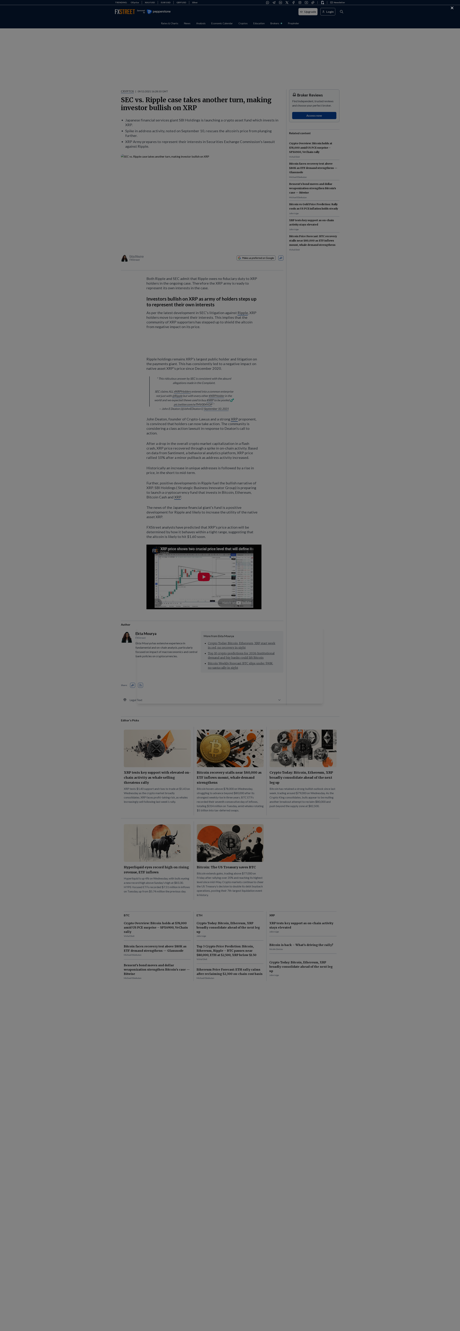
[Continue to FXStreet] (452, 7)
